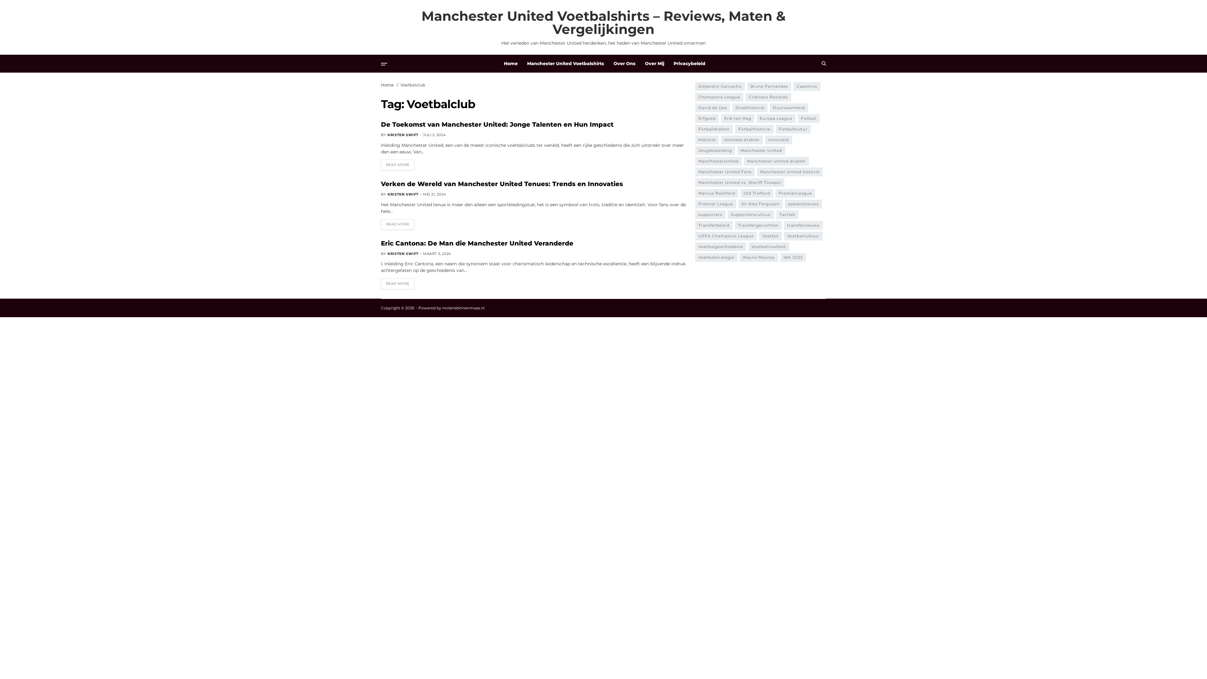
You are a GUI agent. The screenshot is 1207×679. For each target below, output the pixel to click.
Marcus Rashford (716, 193)
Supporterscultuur (751, 214)
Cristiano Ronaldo (768, 97)
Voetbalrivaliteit (769, 246)
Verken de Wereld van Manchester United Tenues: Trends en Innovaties (502, 184)
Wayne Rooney (759, 257)
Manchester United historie (789, 171)
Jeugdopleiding (715, 150)
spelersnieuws (803, 203)
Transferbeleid (714, 225)
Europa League (776, 118)
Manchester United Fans (725, 171)
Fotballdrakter (714, 129)
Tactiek (787, 214)
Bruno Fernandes (769, 86)
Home (511, 63)
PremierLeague (795, 193)
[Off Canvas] (384, 64)
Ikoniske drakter (742, 139)
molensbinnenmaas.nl (463, 308)
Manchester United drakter (776, 161)
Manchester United (761, 150)
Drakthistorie (750, 107)
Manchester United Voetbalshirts (565, 63)
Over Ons (625, 63)
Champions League (719, 97)
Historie (707, 139)
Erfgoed (707, 118)
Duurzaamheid (789, 107)
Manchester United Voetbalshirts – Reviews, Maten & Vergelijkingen (604, 22)
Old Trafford (757, 193)
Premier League (715, 203)
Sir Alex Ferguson (760, 203)
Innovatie (778, 139)
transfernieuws (803, 225)
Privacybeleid (689, 63)
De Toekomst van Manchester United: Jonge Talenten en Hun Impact (497, 124)
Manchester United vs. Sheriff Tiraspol (739, 182)
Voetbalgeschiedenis (720, 246)
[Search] (824, 63)
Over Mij (654, 63)
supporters (710, 214)
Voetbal (770, 236)
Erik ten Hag (737, 118)
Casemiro (806, 86)
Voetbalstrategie (716, 257)
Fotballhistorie (754, 129)
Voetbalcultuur (803, 236)
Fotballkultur (793, 129)
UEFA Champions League (726, 236)
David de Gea (712, 107)
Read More (398, 165)
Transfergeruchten (758, 225)
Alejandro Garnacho (720, 86)
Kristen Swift (403, 135)
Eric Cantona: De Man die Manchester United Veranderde (477, 243)
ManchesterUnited (718, 161)
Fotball (808, 118)
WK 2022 (793, 257)
